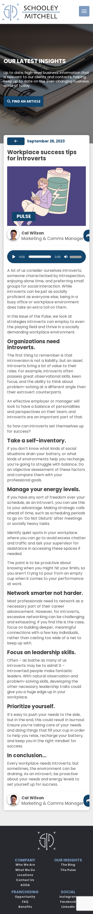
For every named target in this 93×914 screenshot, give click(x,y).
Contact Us (25, 880)
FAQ (25, 902)
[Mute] (65, 256)
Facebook (68, 902)
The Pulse (68, 870)
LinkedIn (68, 907)
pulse (24, 216)
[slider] (76, 256)
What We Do (25, 870)
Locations (25, 875)
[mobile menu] (84, 11)
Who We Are (25, 865)
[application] (46, 256)
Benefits (25, 907)
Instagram (68, 897)
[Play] (13, 256)
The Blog (68, 865)
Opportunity (25, 897)
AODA (25, 885)
